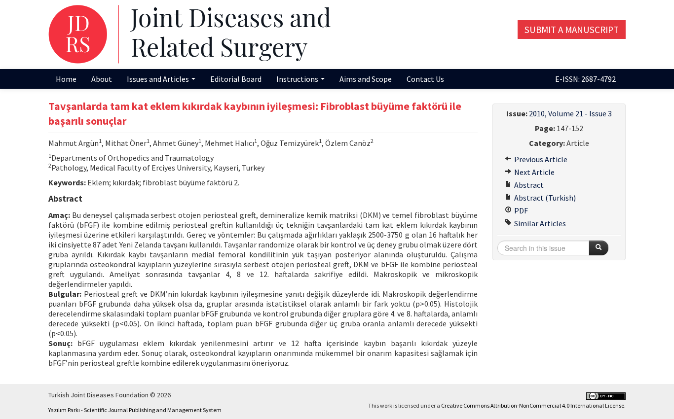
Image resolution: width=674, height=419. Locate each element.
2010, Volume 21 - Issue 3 (570, 113)
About (101, 79)
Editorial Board (236, 79)
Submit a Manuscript (571, 29)
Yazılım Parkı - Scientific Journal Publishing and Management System (135, 410)
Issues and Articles (158, 79)
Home (66, 79)
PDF (520, 210)
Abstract (528, 185)
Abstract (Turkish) (544, 198)
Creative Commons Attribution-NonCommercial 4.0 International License (532, 405)
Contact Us (425, 79)
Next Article (534, 172)
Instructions (298, 79)
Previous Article (540, 159)
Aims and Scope (365, 79)
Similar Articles (539, 223)
